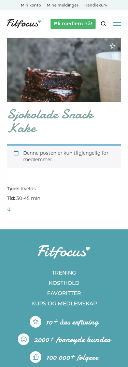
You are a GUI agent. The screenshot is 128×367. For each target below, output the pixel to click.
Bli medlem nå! (73, 24)
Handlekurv (95, 5)
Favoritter (64, 293)
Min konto (31, 5)
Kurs (64, 303)
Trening (64, 272)
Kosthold (64, 283)
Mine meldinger (63, 5)
